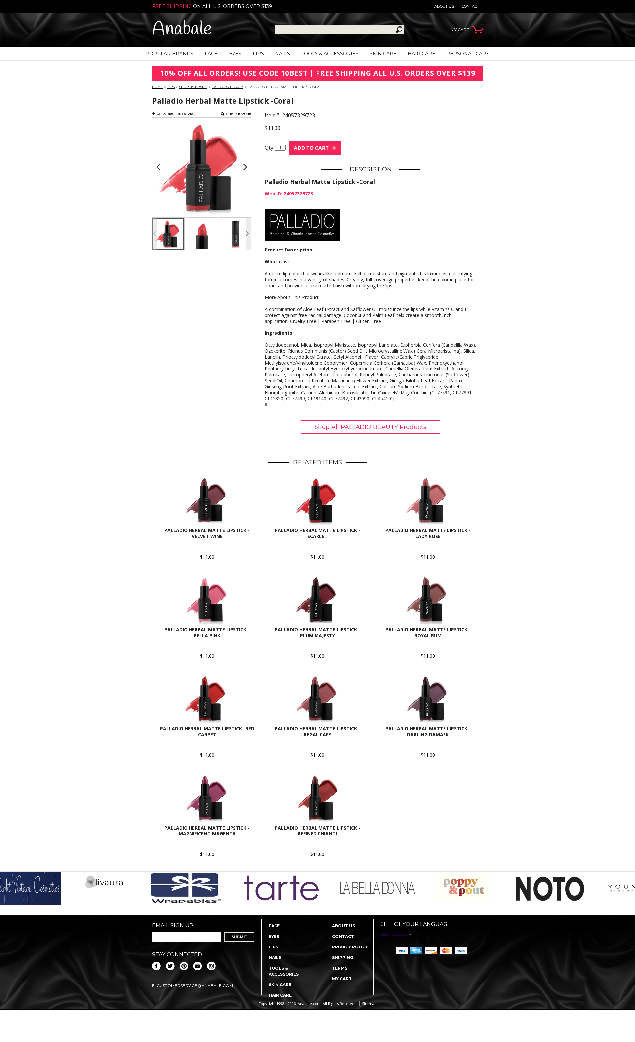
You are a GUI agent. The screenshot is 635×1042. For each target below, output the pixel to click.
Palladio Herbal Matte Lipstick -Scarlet (317, 533)
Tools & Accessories (330, 54)
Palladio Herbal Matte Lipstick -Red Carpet (207, 731)
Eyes (235, 54)
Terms (339, 968)
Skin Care (383, 54)
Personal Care (467, 54)
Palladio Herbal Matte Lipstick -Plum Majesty (317, 632)
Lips (258, 54)
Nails (282, 54)
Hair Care (421, 54)
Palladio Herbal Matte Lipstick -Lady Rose (428, 533)
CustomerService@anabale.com (195, 985)
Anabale (182, 29)
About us (444, 6)
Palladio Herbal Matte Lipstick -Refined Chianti (317, 831)
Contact (470, 6)
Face (211, 54)
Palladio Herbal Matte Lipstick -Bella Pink (207, 632)
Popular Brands (169, 54)
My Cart (342, 978)
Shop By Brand (193, 87)
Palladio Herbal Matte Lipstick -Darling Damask (428, 731)
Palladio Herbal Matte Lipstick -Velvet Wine (207, 533)
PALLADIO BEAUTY (227, 87)
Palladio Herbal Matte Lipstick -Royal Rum (428, 632)
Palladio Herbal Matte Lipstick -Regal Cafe (317, 731)
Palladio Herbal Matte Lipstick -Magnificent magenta (207, 831)
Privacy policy (350, 947)
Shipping (342, 957)
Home (157, 87)
